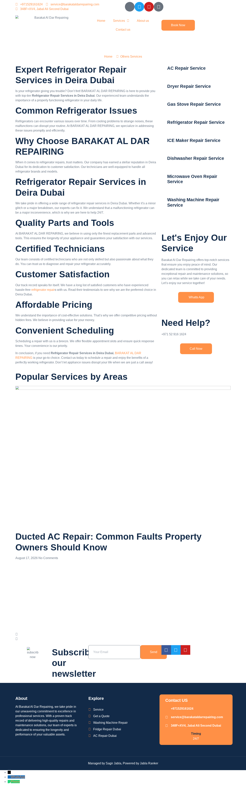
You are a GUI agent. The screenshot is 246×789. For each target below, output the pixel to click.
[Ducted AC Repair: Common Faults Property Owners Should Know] (123, 457)
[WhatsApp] (9, 777)
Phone (15, 781)
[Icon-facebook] (130, 7)
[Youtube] (149, 7)
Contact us (123, 29)
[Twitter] (139, 7)
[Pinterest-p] (158, 7)
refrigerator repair (43, 289)
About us (143, 20)
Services (119, 20)
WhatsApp (18, 777)
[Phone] (9, 781)
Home (101, 20)
